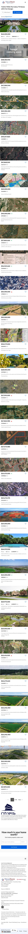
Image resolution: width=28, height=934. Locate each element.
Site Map (3, 919)
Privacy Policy (5, 909)
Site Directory (4, 918)
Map (15, 930)
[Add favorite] (25, 34)
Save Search (18, 12)
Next (19, 799)
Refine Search (7, 12)
